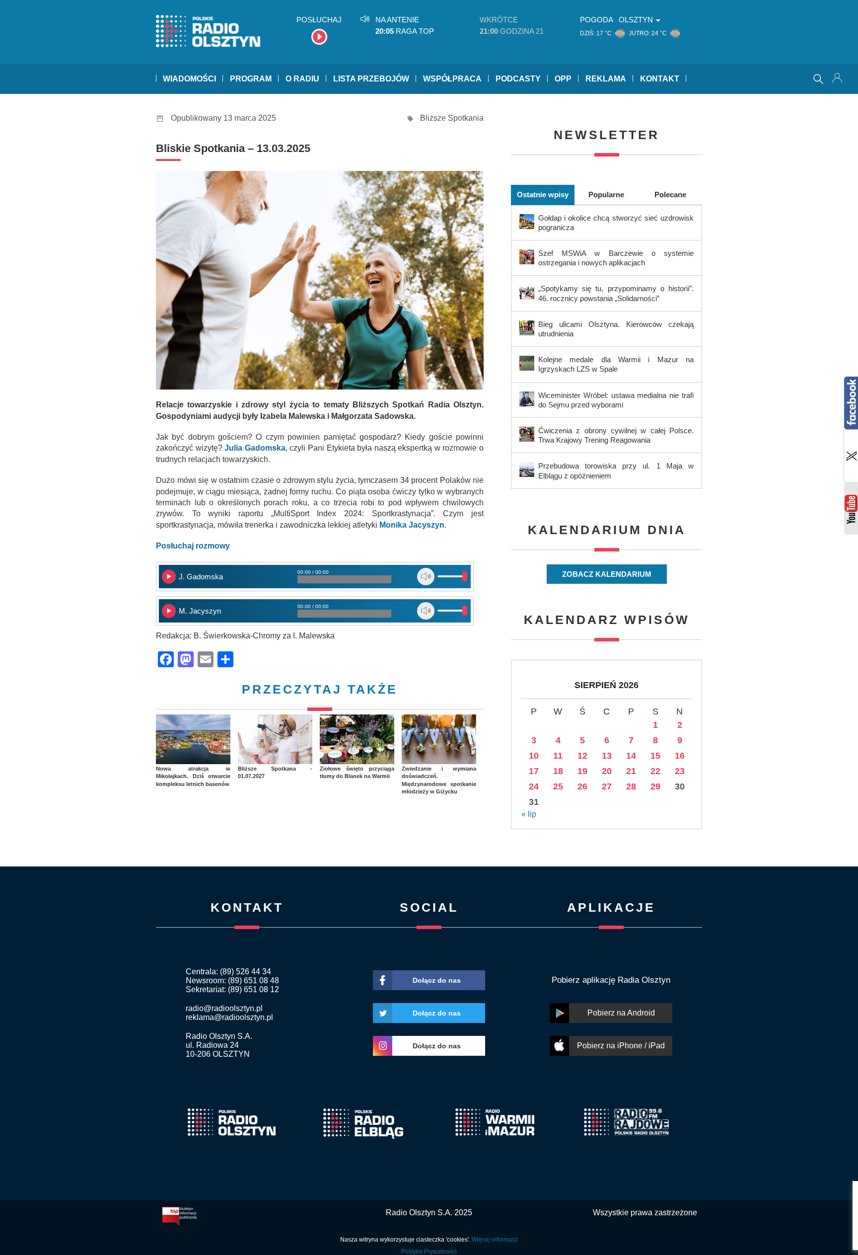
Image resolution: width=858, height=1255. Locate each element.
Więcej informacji (495, 1239)
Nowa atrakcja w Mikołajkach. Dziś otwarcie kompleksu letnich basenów (193, 776)
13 (607, 756)
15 (655, 756)
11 (558, 756)
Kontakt (659, 79)
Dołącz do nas (437, 980)
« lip (528, 814)
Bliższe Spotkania (452, 118)
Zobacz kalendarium (606, 574)
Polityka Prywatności (429, 1251)
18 (558, 771)
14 (631, 756)
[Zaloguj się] (838, 79)
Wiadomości (189, 79)
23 (680, 771)
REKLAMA (605, 79)
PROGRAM (251, 79)
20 (607, 771)
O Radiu (302, 79)
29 (655, 786)
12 (582, 756)
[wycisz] (425, 576)
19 (582, 771)
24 (534, 786)
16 (680, 756)
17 (534, 771)
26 (582, 786)
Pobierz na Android (621, 1013)
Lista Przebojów (371, 79)
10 (534, 756)
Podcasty (518, 79)
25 (558, 786)
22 (655, 771)
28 (631, 786)
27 (607, 786)
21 (631, 771)
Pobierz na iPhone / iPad (621, 1045)
